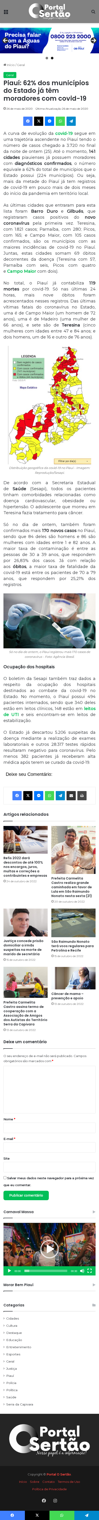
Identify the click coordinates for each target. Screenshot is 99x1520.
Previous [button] (5, 40)
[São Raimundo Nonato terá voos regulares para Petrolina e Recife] (73, 923)
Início (10, 65)
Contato (48, 1482)
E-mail (9, 1139)
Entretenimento (18, 1347)
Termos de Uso (69, 1482)
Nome (9, 1119)
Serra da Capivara (19, 1404)
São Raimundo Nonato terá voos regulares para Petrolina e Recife (72, 946)
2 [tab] (52, 58)
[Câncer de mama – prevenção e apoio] (73, 978)
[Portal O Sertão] (49, 11)
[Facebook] (27, 121)
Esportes (13, 1354)
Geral (21, 65)
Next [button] (94, 40)
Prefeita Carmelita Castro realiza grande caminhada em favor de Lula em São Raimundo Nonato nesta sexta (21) (71, 887)
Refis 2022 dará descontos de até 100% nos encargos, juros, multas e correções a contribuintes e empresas (25, 867)
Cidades (12, 1318)
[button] (49, 1249)
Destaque (14, 1333)
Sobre (34, 1482)
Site (6, 1158)
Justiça (11, 1368)
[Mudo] (82, 1271)
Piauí (10, 1376)
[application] (49, 1249)
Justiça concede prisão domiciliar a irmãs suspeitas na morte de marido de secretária (23, 947)
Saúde (11, 1397)
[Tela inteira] (89, 1271)
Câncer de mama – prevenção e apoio (67, 995)
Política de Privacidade (49, 1489)
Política (11, 1390)
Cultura (11, 1325)
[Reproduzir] (9, 1271)
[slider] (45, 1271)
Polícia (11, 1383)
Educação (14, 1340)
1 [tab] (47, 58)
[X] (38, 121)
